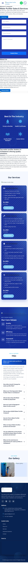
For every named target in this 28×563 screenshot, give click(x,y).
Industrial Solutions (7, 531)
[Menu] (2, 3)
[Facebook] (2, 501)
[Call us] (25, 2)
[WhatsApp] (9, 501)
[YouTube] (13, 501)
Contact (4, 534)
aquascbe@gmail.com (9, 514)
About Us (5, 526)
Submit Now (14, 53)
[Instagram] (6, 501)
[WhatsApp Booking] (21, 2)
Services (5, 529)
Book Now (8, 208)
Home (4, 524)
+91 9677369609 (8, 516)
